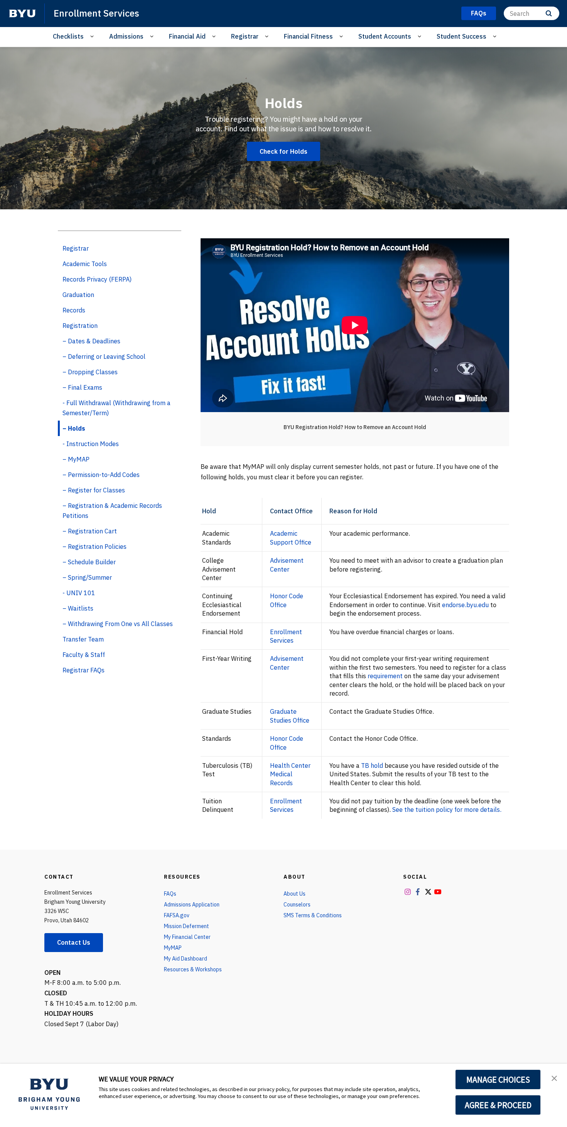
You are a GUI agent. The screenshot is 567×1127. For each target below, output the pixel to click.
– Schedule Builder (89, 562)
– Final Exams (82, 387)
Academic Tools (84, 264)
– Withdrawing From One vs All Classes (117, 624)
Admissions (126, 36)
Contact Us (73, 942)
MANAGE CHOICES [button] (498, 1079)
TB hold (372, 765)
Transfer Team (83, 639)
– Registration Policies (94, 546)
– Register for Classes (93, 490)
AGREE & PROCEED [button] (498, 1105)
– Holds (73, 428)
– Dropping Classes (90, 372)
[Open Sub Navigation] (93, 36)
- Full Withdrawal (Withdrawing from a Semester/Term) (116, 408)
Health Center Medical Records (290, 774)
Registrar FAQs (83, 670)
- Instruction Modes (90, 444)
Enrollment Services (96, 13)
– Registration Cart (89, 531)
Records (73, 310)
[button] (554, 1077)
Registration (80, 325)
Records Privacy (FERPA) (97, 279)
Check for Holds (283, 151)
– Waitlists (77, 608)
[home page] (22, 13)
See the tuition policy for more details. (446, 809)
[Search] (548, 13)
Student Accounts (384, 36)
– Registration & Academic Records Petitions (112, 510)
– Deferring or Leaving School (103, 356)
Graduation (78, 295)
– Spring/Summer (87, 577)
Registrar (244, 36)
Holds (283, 103)
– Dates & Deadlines (91, 341)
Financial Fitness (308, 36)
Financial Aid (187, 36)
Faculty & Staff (83, 655)
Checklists (68, 36)
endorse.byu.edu (465, 605)
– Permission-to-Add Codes (101, 475)
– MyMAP (75, 459)
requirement (385, 676)
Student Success (461, 36)
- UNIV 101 (78, 593)
